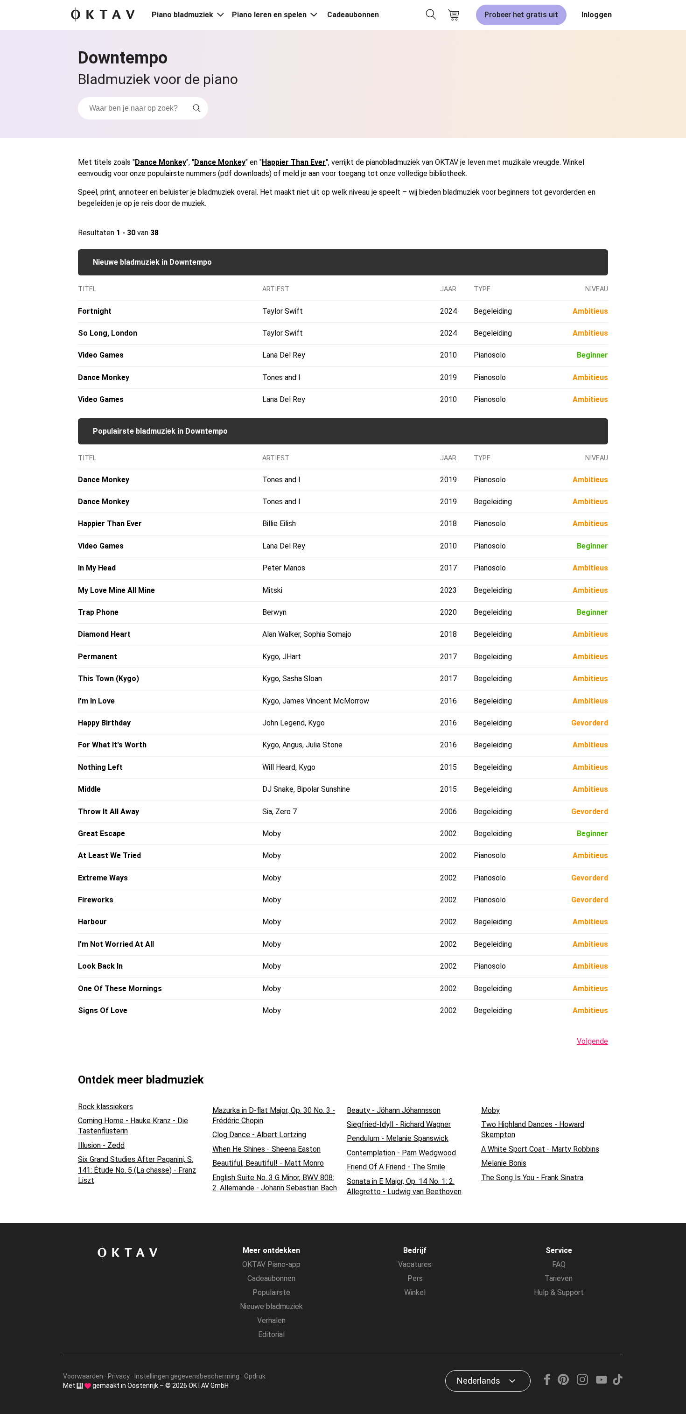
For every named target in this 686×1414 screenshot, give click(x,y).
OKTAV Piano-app (271, 1264)
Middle (89, 789)
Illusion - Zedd (101, 1145)
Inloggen (596, 14)
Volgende (592, 1041)
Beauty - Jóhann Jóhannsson (394, 1110)
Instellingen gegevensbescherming (186, 1376)
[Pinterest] (563, 1382)
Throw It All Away (108, 811)
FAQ (559, 1264)
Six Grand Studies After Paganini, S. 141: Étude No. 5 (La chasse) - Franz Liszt (137, 1170)
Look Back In (100, 966)
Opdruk (255, 1376)
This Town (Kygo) (108, 678)
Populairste (271, 1292)
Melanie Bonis (503, 1163)
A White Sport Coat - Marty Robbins (540, 1149)
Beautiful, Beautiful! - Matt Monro (268, 1163)
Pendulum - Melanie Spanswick (397, 1138)
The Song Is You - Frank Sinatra (532, 1177)
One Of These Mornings (120, 988)
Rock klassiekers (105, 1106)
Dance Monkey (160, 162)
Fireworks (95, 899)
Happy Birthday (104, 722)
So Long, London (107, 333)
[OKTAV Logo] (102, 15)
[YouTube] (601, 1382)
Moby (490, 1110)
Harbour (92, 921)
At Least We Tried (109, 855)
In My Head (97, 567)
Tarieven (559, 1278)
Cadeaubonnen (353, 14)
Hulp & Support (559, 1292)
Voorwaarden (83, 1376)
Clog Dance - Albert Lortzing (259, 1134)
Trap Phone (98, 612)
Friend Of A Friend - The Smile (396, 1166)
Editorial (271, 1334)
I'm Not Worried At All (116, 944)
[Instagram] (582, 1382)
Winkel (415, 1292)
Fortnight (95, 311)
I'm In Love (96, 700)
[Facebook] (547, 1382)
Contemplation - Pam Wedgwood (401, 1152)
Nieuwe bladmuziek (271, 1306)
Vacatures (415, 1264)
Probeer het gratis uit (521, 14)
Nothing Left (100, 767)
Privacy (119, 1376)
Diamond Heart (104, 634)
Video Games (101, 355)
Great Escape (101, 833)
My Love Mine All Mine (116, 590)
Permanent (97, 656)
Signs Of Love (102, 1010)
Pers (415, 1278)
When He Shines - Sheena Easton (266, 1149)
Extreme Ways (103, 877)
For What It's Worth (112, 744)
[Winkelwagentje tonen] (453, 15)
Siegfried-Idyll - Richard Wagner (399, 1124)
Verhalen (271, 1320)
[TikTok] (617, 1382)
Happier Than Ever (294, 162)
